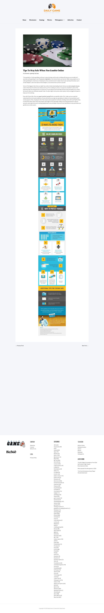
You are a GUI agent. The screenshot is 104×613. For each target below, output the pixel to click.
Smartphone (57, 563)
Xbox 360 (56, 595)
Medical (56, 524)
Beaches (56, 454)
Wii (54, 585)
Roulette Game (57, 560)
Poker (55, 542)
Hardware (56, 510)
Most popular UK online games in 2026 (87, 468)
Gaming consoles (58, 506)
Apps (55, 452)
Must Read (56, 530)
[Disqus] (52, 368)
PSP (55, 554)
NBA (55, 532)
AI (54, 448)
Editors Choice (57, 476)
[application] (63, 20)
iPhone (55, 515)
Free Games (57, 491)
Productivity (57, 544)
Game (55, 496)
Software (56, 570)
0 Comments (26, 73)
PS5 (55, 553)
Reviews (56, 556)
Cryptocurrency (57, 465)
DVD (55, 471)
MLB (55, 525)
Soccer (55, 566)
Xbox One (56, 597)
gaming (32, 73)
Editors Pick (57, 477)
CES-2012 (56, 462)
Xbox (55, 594)
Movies (55, 529)
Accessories (57, 447)
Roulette (56, 558)
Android (56, 450)
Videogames (57, 580)
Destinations (57, 469)
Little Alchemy (57, 520)
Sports (55, 571)
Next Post (85, 346)
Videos (55, 582)
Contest (56, 464)
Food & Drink (57, 488)
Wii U (55, 587)
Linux (55, 518)
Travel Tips (56, 578)
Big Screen (56, 457)
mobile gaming (57, 527)
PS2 (55, 548)
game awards (57, 498)
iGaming (56, 512)
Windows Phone (58, 590)
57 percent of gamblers (44, 79)
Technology (56, 575)
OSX (55, 541)
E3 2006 (56, 472)
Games (55, 503)
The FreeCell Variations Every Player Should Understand (86, 472)
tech (55, 573)
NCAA (55, 534)
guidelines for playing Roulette (61, 508)
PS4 (55, 551)
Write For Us (33, 449)
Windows (56, 589)
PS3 (55, 549)
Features (56, 484)
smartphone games (59, 565)
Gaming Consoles (82, 447)
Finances (56, 486)
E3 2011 (56, 474)
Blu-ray (55, 460)
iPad (55, 513)
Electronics (56, 481)
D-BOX (55, 467)
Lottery (56, 522)
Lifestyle (56, 517)
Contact (32, 447)
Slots (55, 561)
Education (56, 479)
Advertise (32, 445)
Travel (55, 577)
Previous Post (20, 346)
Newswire (56, 536)
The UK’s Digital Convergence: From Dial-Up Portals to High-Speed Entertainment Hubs (87, 464)
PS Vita (56, 546)
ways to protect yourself (45, 96)
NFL (55, 537)
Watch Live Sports (58, 583)
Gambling (56, 495)
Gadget (56, 493)
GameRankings (57, 501)
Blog (55, 459)
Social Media (57, 568)
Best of (56, 455)
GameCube (56, 500)
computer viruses (75, 86)
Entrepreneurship (58, 483)
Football (56, 489)
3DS (55, 445)
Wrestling (56, 592)
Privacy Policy (33, 458)
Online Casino (57, 539)
